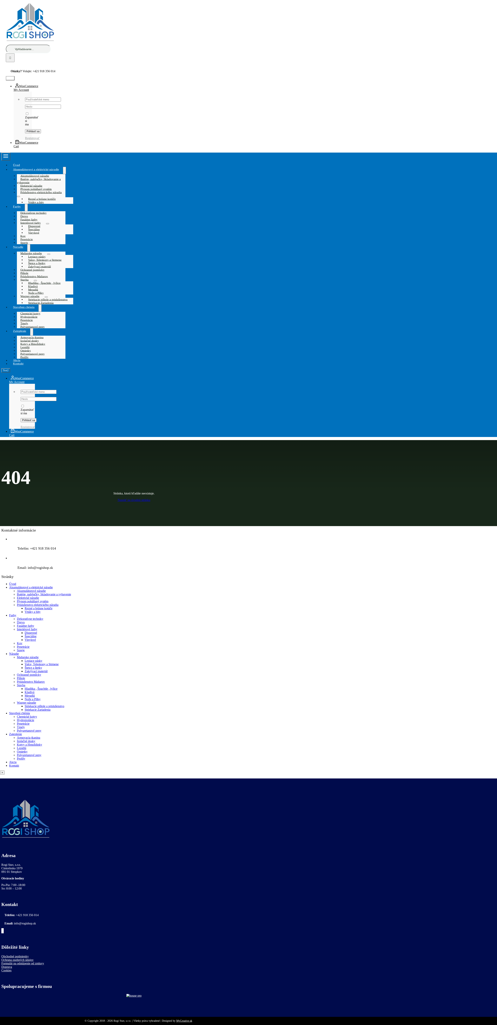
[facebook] (19, 64)
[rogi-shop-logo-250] (25, 839)
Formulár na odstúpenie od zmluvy (22, 963)
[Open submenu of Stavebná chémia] (40, 308)
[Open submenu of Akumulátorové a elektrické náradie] (64, 170)
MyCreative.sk (184, 1020)
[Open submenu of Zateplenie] (31, 332)
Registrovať (32, 138)
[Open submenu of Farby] (26, 207)
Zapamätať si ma (27, 411)
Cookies (6, 970)
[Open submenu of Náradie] (28, 248)
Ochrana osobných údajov (17, 960)
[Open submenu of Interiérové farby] (47, 223)
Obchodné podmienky (15, 956)
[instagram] (21, 64)
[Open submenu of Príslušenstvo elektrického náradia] (18, 196)
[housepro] (134, 995)
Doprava (6, 967)
